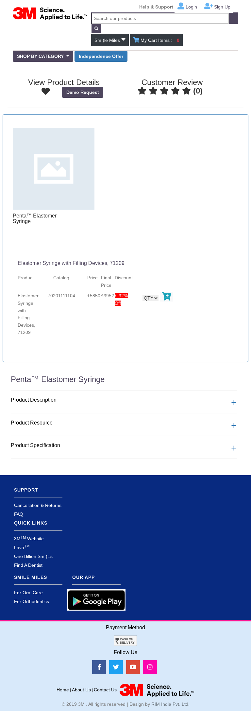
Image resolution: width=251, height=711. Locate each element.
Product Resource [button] (32, 422)
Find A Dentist (28, 565)
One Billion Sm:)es (33, 556)
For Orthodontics (31, 601)
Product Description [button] (34, 400)
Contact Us (105, 689)
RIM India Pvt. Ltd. (170, 704)
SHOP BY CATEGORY (41, 56)
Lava (21, 547)
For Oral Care (28, 592)
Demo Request (82, 92)
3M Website (29, 538)
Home (63, 689)
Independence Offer (101, 56)
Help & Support (156, 6)
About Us (81, 689)
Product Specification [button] (35, 445)
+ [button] (234, 402)
